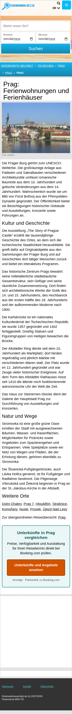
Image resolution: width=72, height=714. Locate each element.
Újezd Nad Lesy (55, 509)
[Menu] (66, 5)
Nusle (23, 509)
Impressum (7, 686)
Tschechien (45, 65)
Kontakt (27, 686)
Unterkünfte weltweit (17, 65)
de (54, 8)
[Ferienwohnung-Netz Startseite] (18, 6)
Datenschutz (47, 686)
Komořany (9, 509)
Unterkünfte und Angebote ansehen (36, 567)
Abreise (42, 34)
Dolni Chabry (12, 504)
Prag (61, 65)
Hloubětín (43, 504)
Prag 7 (29, 504)
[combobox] (35, 26)
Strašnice (59, 504)
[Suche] (58, 3)
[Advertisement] (36, 631)
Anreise (7, 34)
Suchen (36, 48)
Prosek (35, 509)
